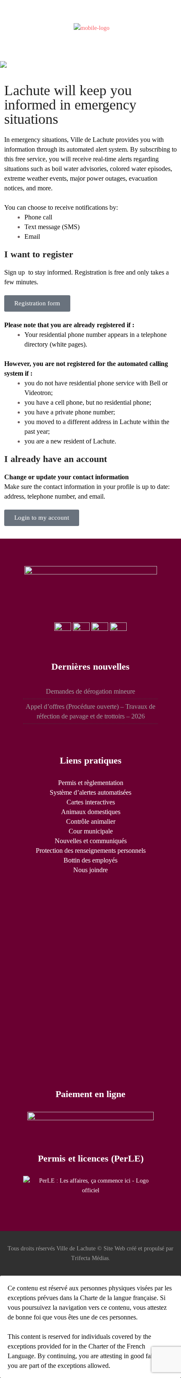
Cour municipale (91, 831)
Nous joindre (90, 869)
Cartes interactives (91, 802)
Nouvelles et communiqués (91, 840)
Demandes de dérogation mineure (90, 691)
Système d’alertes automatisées (90, 792)
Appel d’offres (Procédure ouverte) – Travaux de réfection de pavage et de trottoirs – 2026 (90, 711)
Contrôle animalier (90, 821)
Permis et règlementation (90, 782)
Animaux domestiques (90, 811)
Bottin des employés (90, 860)
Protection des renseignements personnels (91, 850)
